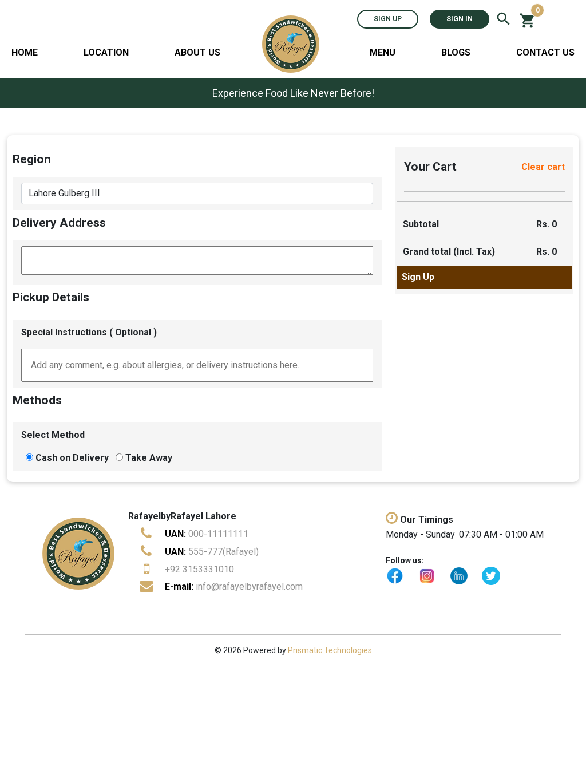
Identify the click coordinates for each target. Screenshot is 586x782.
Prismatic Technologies (330, 650)
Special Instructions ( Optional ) (89, 332)
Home (24, 52)
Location (106, 52)
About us (197, 52)
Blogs (455, 52)
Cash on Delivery (72, 457)
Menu (382, 52)
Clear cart (543, 166)
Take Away (148, 457)
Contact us (545, 52)
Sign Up (388, 19)
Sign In (459, 19)
